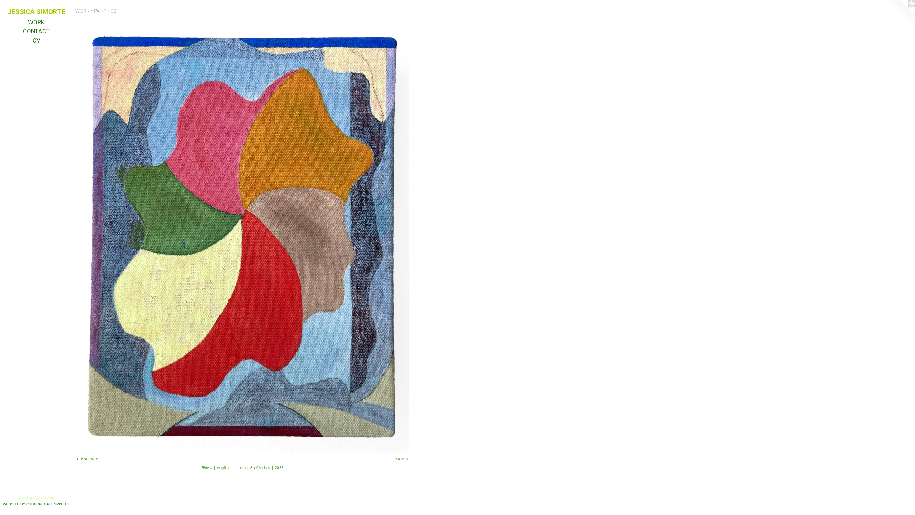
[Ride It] (242, 234)
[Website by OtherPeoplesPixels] (900, 14)
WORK (36, 22)
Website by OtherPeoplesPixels (36, 504)
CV (36, 40)
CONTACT (36, 31)
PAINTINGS (105, 11)
